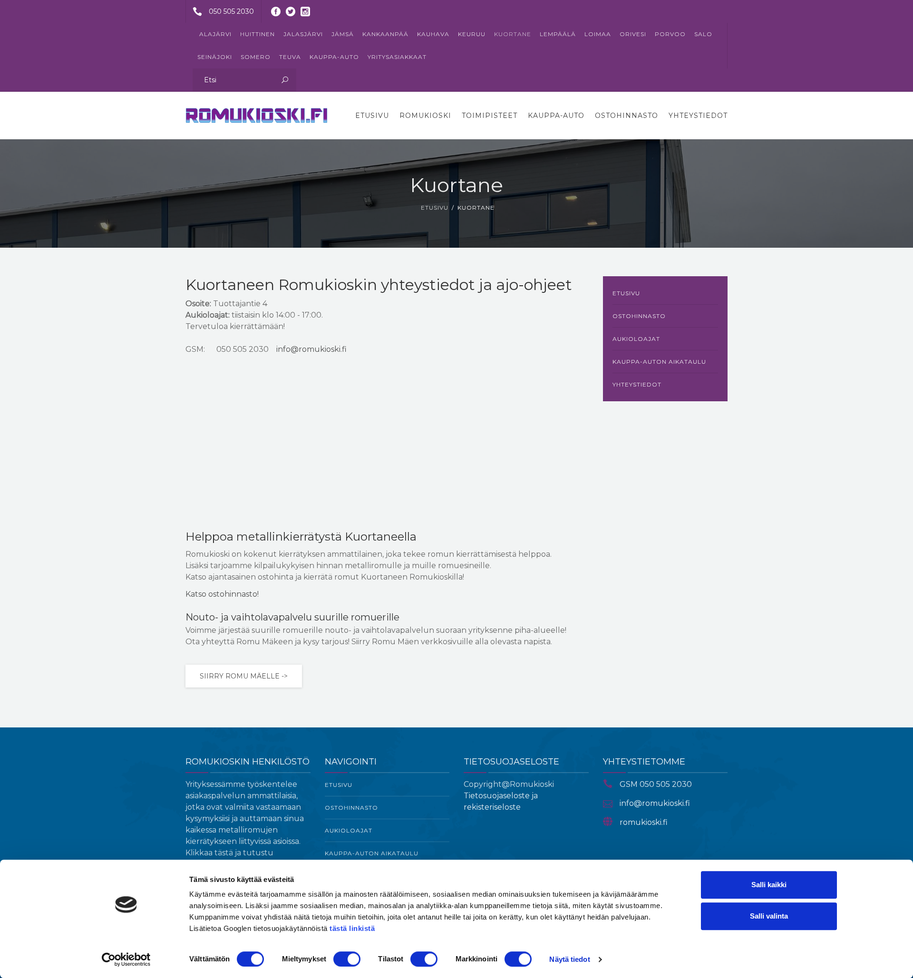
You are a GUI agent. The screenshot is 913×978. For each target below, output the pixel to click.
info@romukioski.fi (311, 349)
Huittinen (257, 34)
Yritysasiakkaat (397, 56)
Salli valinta (769, 916)
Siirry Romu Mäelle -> (244, 676)
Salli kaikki (769, 885)
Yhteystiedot (698, 115)
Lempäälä (558, 34)
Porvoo (670, 34)
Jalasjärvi (303, 34)
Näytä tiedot (569, 959)
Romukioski (425, 115)
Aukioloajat (636, 338)
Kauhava (433, 34)
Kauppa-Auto (334, 56)
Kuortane (512, 34)
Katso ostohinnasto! (222, 594)
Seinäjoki (214, 56)
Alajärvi (215, 34)
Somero (256, 56)
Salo (703, 34)
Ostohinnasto (626, 115)
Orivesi (633, 34)
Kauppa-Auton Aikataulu (659, 361)
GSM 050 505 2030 (656, 784)
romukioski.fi (644, 822)
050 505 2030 (231, 11)
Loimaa (597, 34)
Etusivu (372, 115)
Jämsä (342, 34)
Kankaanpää (385, 34)
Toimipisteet (489, 115)
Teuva (290, 56)
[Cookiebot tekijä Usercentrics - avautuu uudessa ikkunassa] (126, 959)
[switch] (346, 959)
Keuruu (472, 34)
